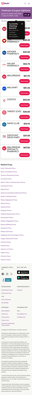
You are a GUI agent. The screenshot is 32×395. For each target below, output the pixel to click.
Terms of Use (5, 320)
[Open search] (25, 3)
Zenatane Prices (6, 210)
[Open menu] (29, 3)
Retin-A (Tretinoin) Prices (9, 172)
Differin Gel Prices (7, 232)
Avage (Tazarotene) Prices (9, 239)
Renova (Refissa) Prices (8, 224)
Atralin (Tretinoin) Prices (8, 196)
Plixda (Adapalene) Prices (9, 200)
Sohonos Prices (6, 260)
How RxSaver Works (7, 290)
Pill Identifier (5, 303)
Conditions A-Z (21, 317)
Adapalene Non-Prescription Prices (12, 235)
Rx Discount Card (6, 293)
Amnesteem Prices (7, 217)
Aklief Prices (5, 189)
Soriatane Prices (6, 228)
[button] (27, 15)
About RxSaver (5, 311)
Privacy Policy (5, 317)
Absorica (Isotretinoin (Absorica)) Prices (14, 193)
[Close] (22, 24)
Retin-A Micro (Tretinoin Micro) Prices (13, 182)
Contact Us (4, 314)
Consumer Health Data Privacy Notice (8, 324)
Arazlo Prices (5, 246)
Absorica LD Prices (7, 249)
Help (2, 296)
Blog (18, 311)
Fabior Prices (5, 253)
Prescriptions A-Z (22, 314)
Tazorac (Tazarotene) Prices (10, 175)
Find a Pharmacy (6, 299)
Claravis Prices (5, 207)
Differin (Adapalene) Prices (9, 221)
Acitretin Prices (6, 242)
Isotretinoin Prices (7, 186)
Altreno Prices (5, 203)
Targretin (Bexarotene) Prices (10, 214)
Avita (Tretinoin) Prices (8, 168)
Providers (19, 290)
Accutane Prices (6, 179)
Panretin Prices (6, 256)
